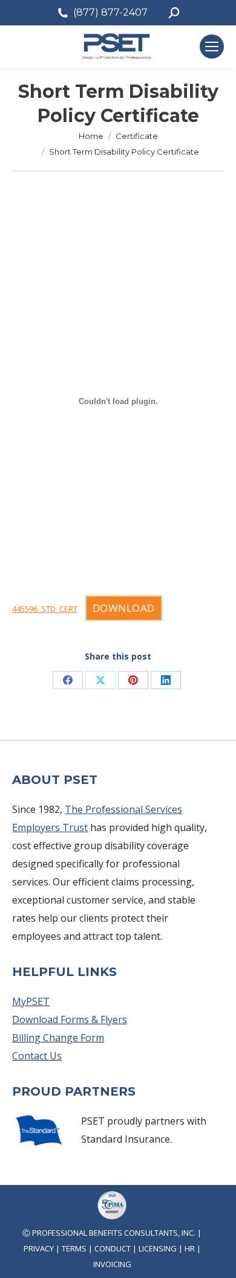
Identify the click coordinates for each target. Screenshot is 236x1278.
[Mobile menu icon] (212, 46)
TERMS (74, 1248)
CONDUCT (112, 1248)
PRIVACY (39, 1248)
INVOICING (112, 1264)
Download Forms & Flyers (69, 1019)
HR (190, 1248)
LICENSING (158, 1248)
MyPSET (31, 1001)
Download (124, 608)
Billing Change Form (58, 1037)
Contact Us (37, 1055)
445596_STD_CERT (44, 608)
